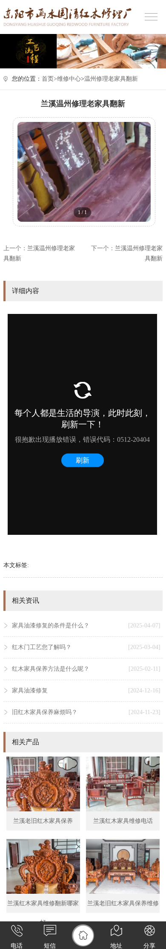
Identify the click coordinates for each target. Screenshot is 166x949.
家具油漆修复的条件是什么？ (86, 625)
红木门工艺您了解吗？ (86, 647)
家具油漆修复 (86, 690)
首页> (49, 79)
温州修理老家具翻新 (111, 79)
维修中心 (69, 79)
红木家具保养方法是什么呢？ (86, 669)
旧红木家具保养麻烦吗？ (86, 712)
